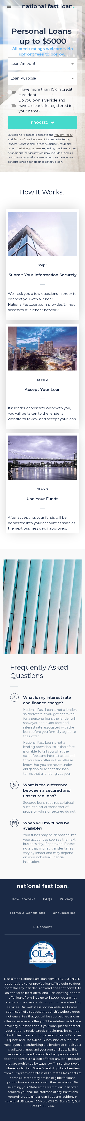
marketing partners (28, 148)
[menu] (9, 6)
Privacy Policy (63, 134)
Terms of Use (22, 139)
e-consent (39, 139)
